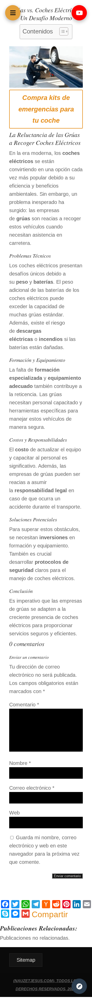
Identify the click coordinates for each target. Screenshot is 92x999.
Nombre (20, 763)
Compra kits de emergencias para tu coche (46, 109)
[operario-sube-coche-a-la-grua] (46, 86)
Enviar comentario (67, 876)
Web (14, 813)
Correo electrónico (31, 788)
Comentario (24, 704)
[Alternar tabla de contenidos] (61, 31)
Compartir (50, 914)
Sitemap (26, 960)
